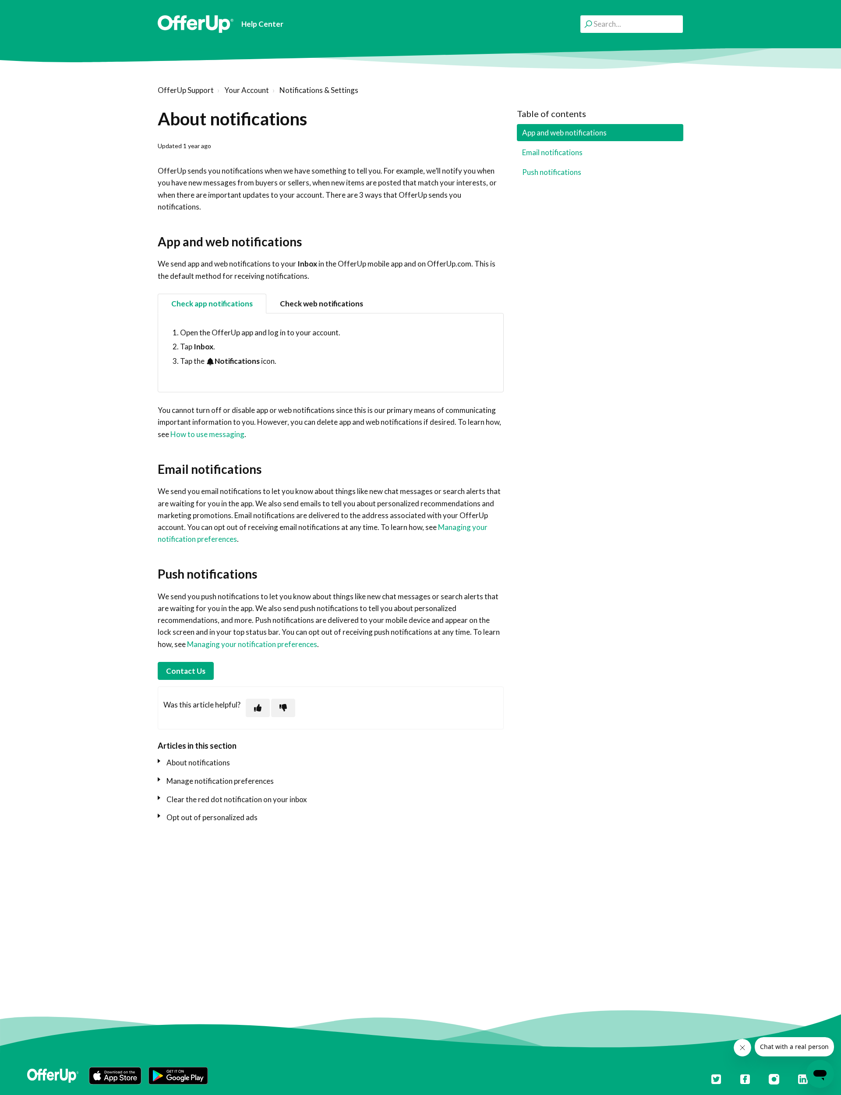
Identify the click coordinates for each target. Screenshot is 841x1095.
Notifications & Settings (318, 90)
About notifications (198, 762)
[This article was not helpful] (283, 708)
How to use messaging (207, 434)
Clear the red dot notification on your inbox (236, 799)
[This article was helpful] (258, 708)
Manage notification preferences (220, 781)
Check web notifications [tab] (321, 303)
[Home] (195, 24)
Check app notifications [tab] (212, 303)
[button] (115, 1075)
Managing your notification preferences (252, 644)
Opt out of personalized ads (212, 817)
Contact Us (185, 670)
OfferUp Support (186, 90)
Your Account (246, 90)
